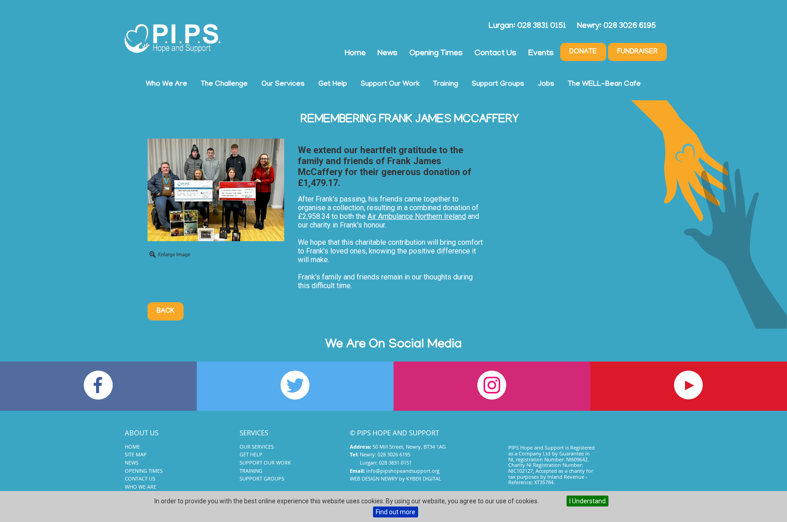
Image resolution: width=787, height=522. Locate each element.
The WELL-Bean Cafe (604, 84)
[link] (417, 216)
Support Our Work (390, 84)
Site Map (136, 454)
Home (355, 53)
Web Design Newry (374, 478)
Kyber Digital (423, 478)
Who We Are (166, 84)
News (388, 53)
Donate (583, 52)
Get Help (332, 84)
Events (541, 53)
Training (445, 84)
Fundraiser (637, 52)
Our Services (283, 84)
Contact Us (495, 53)
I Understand (587, 501)
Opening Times (436, 53)
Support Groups (498, 84)
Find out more (395, 512)
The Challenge (224, 84)
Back (165, 311)
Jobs (546, 84)
